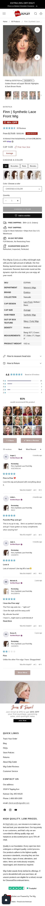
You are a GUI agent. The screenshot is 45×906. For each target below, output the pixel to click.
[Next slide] (37, 57)
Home (5, 21)
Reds (24, 166)
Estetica (7, 107)
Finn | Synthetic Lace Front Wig (21, 467)
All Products (15, 21)
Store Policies (8, 753)
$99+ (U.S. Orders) (23, 223)
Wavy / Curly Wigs (31, 321)
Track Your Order (10, 739)
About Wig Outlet (10, 762)
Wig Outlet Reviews (11, 767)
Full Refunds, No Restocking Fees (16, 239)
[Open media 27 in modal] (37, 30)
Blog (5, 743)
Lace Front (28, 302)
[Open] (6, 900)
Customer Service (10, 771)
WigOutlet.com (11, 824)
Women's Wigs (30, 287)
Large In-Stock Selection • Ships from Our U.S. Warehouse (21, 231)
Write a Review (33, 441)
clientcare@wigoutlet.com (18, 803)
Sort (20, 449)
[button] (4, 13)
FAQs (5, 748)
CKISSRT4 (28, 81)
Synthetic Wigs (30, 315)
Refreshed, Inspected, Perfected (16, 247)
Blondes (33, 166)
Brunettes (14, 166)
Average (27, 310)
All (6, 166)
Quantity (6, 195)
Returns (6, 757)
